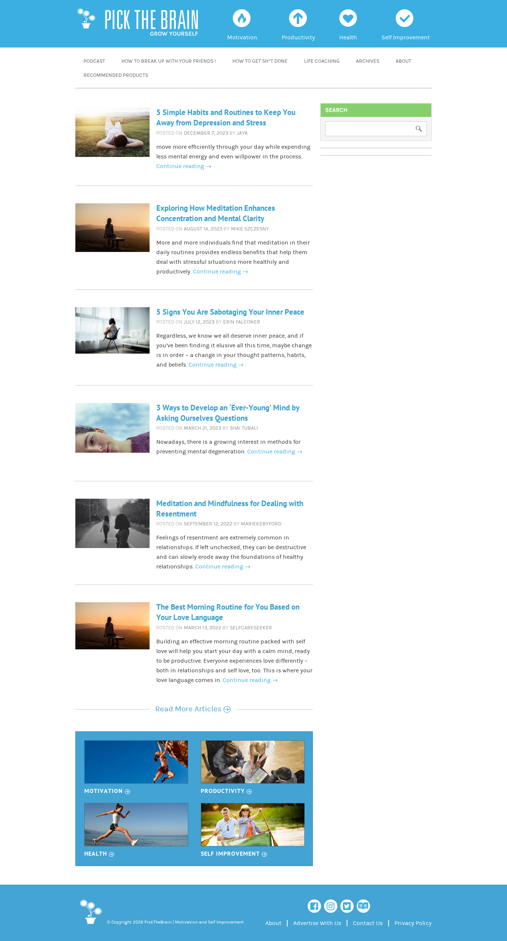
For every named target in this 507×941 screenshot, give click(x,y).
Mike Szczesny (250, 229)
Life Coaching (322, 61)
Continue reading (184, 166)
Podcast (94, 61)
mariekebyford (261, 524)
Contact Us (368, 923)
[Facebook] (314, 906)
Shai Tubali (244, 428)
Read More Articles (192, 709)
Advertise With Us (317, 923)
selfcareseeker (251, 628)
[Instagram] (330, 906)
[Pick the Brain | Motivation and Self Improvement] (90, 925)
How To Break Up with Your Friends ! (168, 61)
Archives (367, 61)
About (403, 61)
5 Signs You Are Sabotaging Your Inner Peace (230, 312)
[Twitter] (347, 906)
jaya (242, 133)
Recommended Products (116, 75)
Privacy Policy (413, 923)
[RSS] (363, 906)
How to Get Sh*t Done (260, 61)
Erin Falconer (241, 322)
